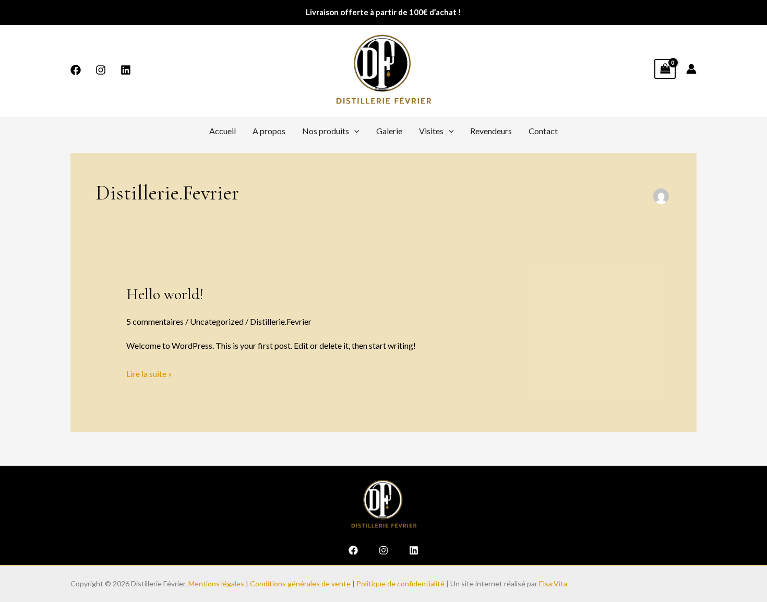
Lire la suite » (149, 372)
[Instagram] (100, 70)
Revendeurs (491, 131)
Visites (431, 131)
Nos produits (325, 131)
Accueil (222, 131)
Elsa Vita (554, 583)
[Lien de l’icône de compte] (691, 69)
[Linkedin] (126, 70)
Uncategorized (217, 321)
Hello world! (164, 294)
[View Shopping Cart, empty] (665, 69)
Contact (543, 131)
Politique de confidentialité (400, 583)
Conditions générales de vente (300, 583)
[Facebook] (75, 70)
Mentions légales (216, 583)
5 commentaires (155, 321)
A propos (269, 131)
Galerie (389, 131)
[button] (354, 131)
